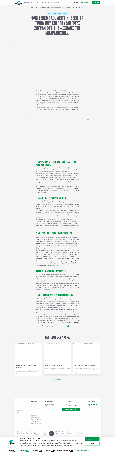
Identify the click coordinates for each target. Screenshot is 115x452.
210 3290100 (74, 2)
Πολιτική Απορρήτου (35, 417)
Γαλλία (49, 13)
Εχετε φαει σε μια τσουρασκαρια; (54, 366)
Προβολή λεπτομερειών (81, 450)
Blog (46, 2)
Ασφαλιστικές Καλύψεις (35, 411)
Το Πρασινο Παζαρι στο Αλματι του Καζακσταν (26, 366)
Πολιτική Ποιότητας (35, 404)
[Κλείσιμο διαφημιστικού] (110, 437)
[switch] (40, 451)
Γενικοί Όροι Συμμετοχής (36, 419)
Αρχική (32, 7)
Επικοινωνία (33, 408)
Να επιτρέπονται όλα (92, 439)
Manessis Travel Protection (36, 413)
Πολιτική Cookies (34, 421)
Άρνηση (92, 443)
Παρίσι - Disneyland (62, 13)
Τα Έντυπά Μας (34, 415)
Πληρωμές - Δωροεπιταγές (36, 406)
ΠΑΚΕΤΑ (32, 2)
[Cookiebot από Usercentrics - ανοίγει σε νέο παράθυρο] (11, 451)
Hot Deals (51, 2)
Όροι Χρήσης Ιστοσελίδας (36, 423)
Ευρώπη (54, 13)
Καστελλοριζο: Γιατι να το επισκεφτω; (85, 366)
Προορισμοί (27, 2)
